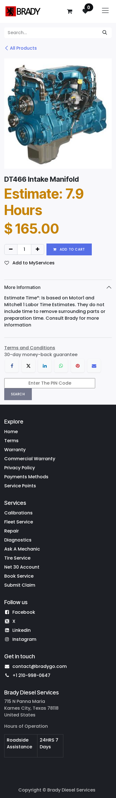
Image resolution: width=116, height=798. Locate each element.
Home (11, 431)
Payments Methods (26, 476)
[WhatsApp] (61, 365)
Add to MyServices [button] (33, 263)
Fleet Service (18, 522)
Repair (11, 531)
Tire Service (17, 558)
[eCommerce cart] (69, 11)
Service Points (20, 486)
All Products (23, 48)
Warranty (15, 449)
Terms (11, 440)
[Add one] (37, 249)
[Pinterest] (77, 365)
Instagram (24, 639)
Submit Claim (19, 585)
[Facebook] (12, 365)
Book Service (19, 576)
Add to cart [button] (72, 249)
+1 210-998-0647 (31, 675)
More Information (22, 287)
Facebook (23, 612)
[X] (28, 365)
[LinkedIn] (45, 365)
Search (18, 394)
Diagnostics (18, 540)
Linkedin (21, 630)
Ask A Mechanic (22, 549)
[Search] (105, 32)
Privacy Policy (19, 467)
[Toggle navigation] (105, 11)
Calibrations (18, 513)
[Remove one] (10, 249)
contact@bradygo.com (39, 666)
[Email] (94, 365)
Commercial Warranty (29, 458)
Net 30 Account (21, 567)
